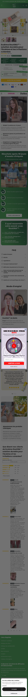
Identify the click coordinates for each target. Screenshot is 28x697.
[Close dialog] (25, 329)
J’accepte (14, 689)
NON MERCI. (14, 366)
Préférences (14, 693)
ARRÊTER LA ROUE (14, 363)
